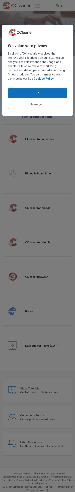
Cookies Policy (44, 78)
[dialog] (37, 70)
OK (37, 93)
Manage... (37, 104)
